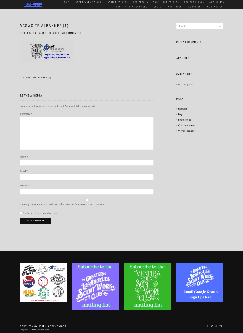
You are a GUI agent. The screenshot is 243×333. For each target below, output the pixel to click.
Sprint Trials (117, 2)
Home (65, 2)
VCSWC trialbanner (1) (44, 25)
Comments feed (187, 125)
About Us (194, 7)
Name (24, 156)
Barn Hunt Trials (165, 2)
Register (182, 108)
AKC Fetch (140, 2)
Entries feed (184, 119)
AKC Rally (216, 2)
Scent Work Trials (88, 2)
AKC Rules (175, 7)
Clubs (158, 7)
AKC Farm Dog (193, 2)
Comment (26, 113)
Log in (181, 114)
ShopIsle (24, 330)
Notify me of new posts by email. (40, 213)
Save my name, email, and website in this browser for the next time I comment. (62, 204)
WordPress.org (186, 130)
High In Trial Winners (131, 7)
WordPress (44, 330)
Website (24, 185)
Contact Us (215, 7)
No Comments (70, 33)
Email (24, 171)
